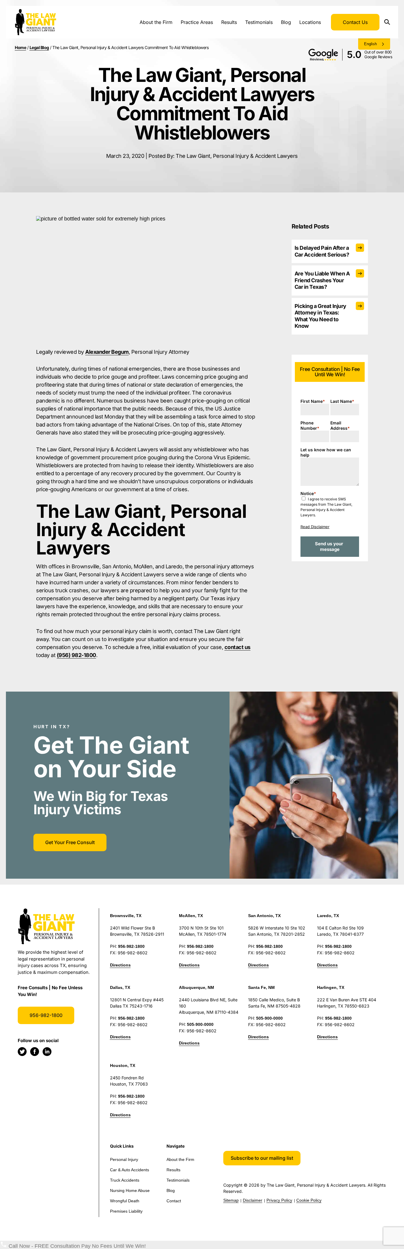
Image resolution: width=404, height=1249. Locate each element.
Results (229, 22)
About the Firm (156, 22)
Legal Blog (39, 47)
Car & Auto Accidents (129, 1169)
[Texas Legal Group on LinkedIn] (47, 1051)
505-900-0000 (200, 1024)
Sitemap (231, 1200)
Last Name (342, 401)
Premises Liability (126, 1211)
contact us (237, 647)
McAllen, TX (191, 915)
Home (20, 47)
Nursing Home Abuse (130, 1190)
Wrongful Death (124, 1200)
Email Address (340, 425)
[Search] (389, 22)
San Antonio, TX (264, 915)
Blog (286, 22)
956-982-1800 (46, 1015)
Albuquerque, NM (196, 987)
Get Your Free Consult (70, 842)
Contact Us (355, 22)
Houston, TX (122, 1065)
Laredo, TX (328, 915)
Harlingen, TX (330, 987)
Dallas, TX (120, 987)
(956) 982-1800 (76, 655)
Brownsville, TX (125, 915)
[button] (261, 1158)
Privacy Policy (279, 1200)
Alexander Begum (107, 352)
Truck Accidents (124, 1180)
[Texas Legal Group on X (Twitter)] (22, 1051)
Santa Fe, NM (261, 987)
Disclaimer (252, 1200)
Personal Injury (124, 1159)
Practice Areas (197, 22)
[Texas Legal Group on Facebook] (34, 1051)
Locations (310, 22)
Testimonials (259, 22)
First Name (312, 401)
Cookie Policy (308, 1200)
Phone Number (309, 425)
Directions (120, 965)
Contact (174, 1200)
